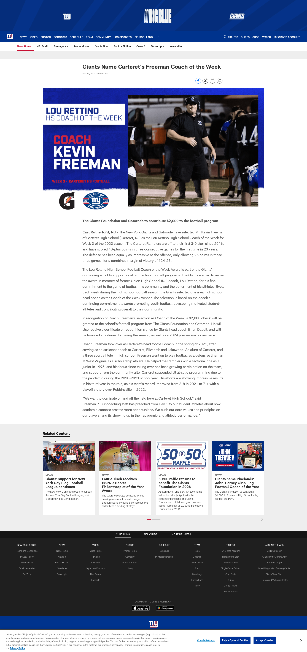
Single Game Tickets (230, 568)
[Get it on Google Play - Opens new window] (165, 609)
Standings (197, 574)
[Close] (301, 640)
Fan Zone (27, 574)
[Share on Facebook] (198, 82)
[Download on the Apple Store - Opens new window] (140, 608)
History (130, 568)
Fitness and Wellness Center (274, 580)
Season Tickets (230, 562)
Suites (231, 580)
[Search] (225, 36)
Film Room (95, 574)
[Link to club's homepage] (10, 36)
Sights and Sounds (95, 568)
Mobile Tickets (231, 591)
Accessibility (27, 562)
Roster (197, 551)
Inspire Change (274, 562)
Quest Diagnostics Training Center (274, 568)
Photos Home (130, 551)
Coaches (197, 556)
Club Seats (230, 574)
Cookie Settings (206, 640)
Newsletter (62, 568)
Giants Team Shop (274, 574)
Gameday (129, 556)
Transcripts (62, 574)
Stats (197, 568)
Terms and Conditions (26, 551)
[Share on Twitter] (205, 82)
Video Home (95, 551)
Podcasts (95, 580)
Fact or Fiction (62, 562)
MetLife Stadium (274, 551)
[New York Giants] (153, 624)
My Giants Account (231, 551)
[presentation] (263, 520)
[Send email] (212, 82)
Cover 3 (62, 556)
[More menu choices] (157, 36)
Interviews (95, 562)
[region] (153, 640)
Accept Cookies (264, 640)
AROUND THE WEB (274, 545)
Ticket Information (230, 556)
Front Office (197, 562)
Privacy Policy (27, 556)
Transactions (197, 580)
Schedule (164, 551)
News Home (62, 551)
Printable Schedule (164, 556)
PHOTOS (130, 545)
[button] (148, 519)
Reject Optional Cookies (235, 640)
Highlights (95, 556)
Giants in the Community (274, 556)
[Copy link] (219, 81)
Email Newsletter (27, 568)
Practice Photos (130, 562)
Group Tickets (230, 585)
